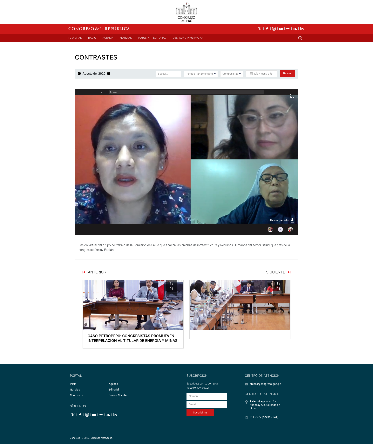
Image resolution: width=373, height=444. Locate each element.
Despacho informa (186, 37)
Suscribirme (200, 412)
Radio (92, 37)
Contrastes (76, 395)
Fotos (142, 37)
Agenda (108, 37)
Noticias (126, 37)
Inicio (73, 383)
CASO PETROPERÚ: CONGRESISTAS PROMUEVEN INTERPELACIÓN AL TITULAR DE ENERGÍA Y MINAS (132, 338)
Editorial (159, 37)
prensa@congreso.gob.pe (265, 383)
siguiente (276, 272)
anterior (96, 272)
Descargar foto (279, 220)
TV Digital (75, 37)
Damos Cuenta (118, 395)
